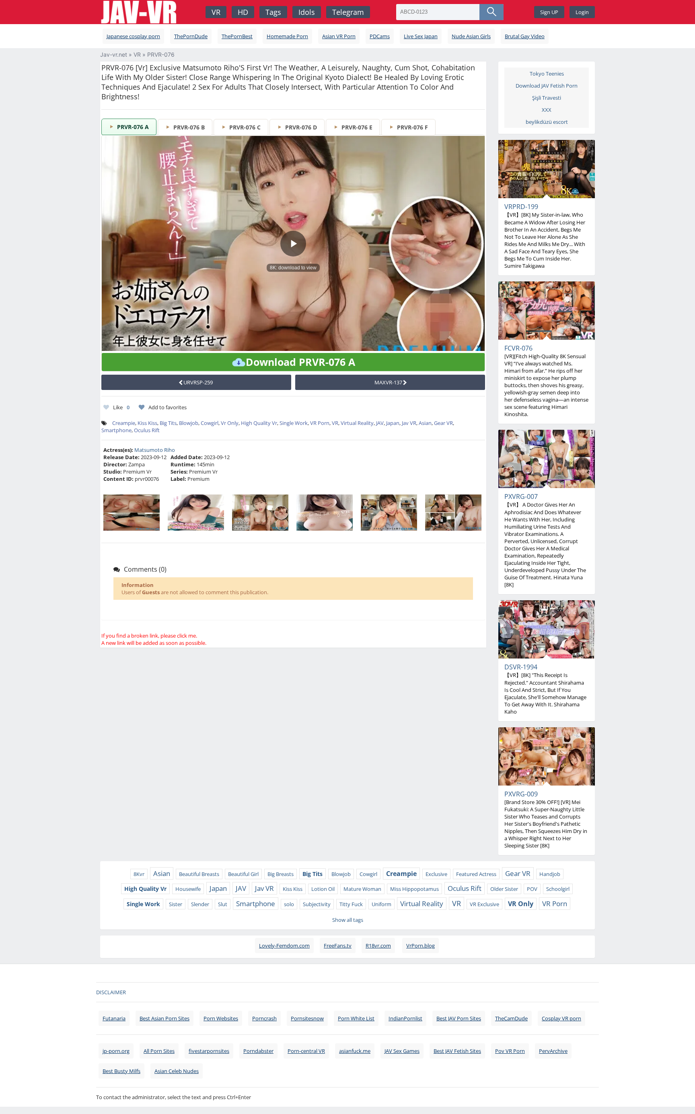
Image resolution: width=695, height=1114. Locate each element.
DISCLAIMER (111, 992)
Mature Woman (362, 888)
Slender (200, 904)
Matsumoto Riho (154, 449)
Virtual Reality (357, 423)
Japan (392, 423)
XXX (546, 109)
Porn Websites (221, 1018)
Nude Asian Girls (471, 36)
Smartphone (116, 430)
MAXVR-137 (388, 382)
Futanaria (114, 1018)
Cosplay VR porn (561, 1018)
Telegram (348, 12)
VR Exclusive (484, 904)
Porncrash (264, 1018)
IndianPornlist (405, 1018)
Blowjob (188, 423)
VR (216, 12)
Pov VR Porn (510, 1051)
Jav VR (409, 423)
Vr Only (230, 423)
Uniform (381, 904)
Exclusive (436, 874)
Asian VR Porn (339, 36)
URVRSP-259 (198, 382)
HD (243, 12)
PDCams (380, 36)
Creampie (123, 423)
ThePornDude (191, 36)
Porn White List (356, 1018)
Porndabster (258, 1051)
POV (532, 888)
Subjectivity (317, 904)
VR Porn (319, 423)
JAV (380, 423)
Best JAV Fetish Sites (457, 1051)
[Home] (139, 12)
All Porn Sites (159, 1051)
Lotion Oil (323, 888)
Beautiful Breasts (199, 874)
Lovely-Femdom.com (284, 945)
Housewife (188, 888)
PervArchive (553, 1051)
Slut (222, 904)
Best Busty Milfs (121, 1071)
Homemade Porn (287, 36)
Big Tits (168, 423)
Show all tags (347, 919)
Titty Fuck (351, 904)
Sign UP (549, 12)
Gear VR (443, 423)
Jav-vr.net (113, 54)
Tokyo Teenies (547, 73)
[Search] (491, 12)
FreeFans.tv (338, 945)
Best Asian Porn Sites (164, 1018)
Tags (273, 12)
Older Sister (504, 888)
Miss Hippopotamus (414, 888)
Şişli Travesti (546, 97)
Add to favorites (167, 407)
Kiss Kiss (147, 423)
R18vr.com (378, 945)
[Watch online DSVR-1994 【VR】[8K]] (546, 629)
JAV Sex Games (402, 1051)
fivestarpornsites (209, 1051)
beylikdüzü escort (547, 121)
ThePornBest (237, 36)
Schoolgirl (558, 888)
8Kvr (139, 874)
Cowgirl (209, 423)
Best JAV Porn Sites (458, 1018)
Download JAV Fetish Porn (547, 85)
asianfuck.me (354, 1051)
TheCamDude (511, 1018)
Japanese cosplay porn (133, 36)
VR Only (520, 903)
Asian (425, 423)
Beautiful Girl (243, 874)
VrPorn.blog (420, 945)
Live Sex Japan (421, 36)
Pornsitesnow (307, 1018)
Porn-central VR (306, 1051)
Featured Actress (476, 874)
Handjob (549, 874)
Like (121, 407)
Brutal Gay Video (525, 36)
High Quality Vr (259, 423)
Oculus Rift (147, 430)
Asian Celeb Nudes (176, 1071)
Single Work (294, 423)
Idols (306, 12)
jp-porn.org (116, 1051)
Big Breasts (280, 874)
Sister (175, 904)
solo (289, 904)
